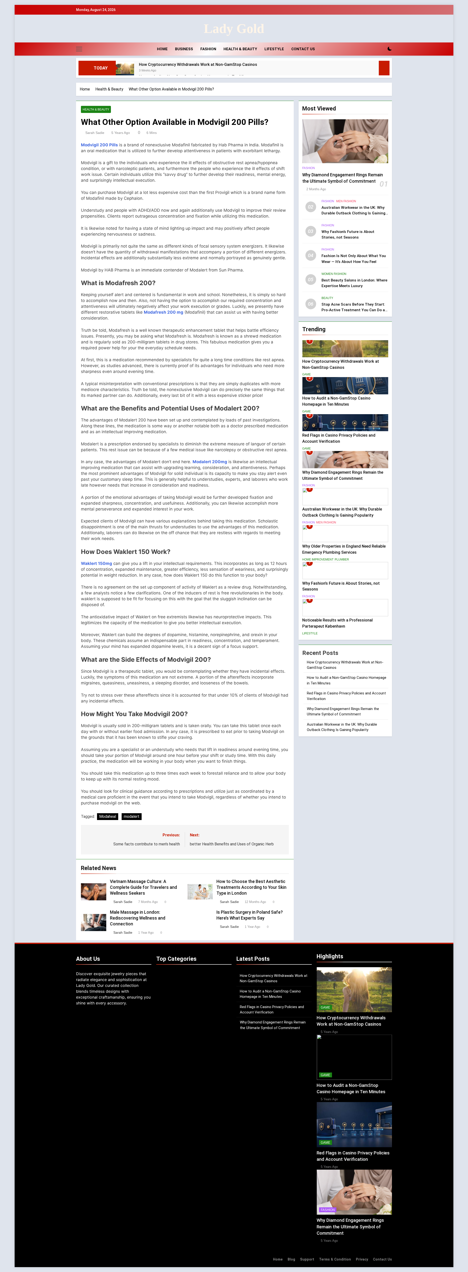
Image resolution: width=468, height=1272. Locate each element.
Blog (291, 1259)
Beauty (327, 298)
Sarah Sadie (94, 133)
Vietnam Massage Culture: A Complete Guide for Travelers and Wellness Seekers (143, 887)
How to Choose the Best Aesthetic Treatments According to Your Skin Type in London (251, 887)
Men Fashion (346, 201)
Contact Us (303, 49)
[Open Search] (381, 49)
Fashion (208, 49)
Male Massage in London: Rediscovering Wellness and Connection (137, 918)
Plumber (342, 559)
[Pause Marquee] (384, 68)
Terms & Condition (335, 1259)
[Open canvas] (79, 49)
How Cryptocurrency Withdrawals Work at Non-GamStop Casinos (198, 64)
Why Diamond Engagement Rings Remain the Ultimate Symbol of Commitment (350, 1227)
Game (306, 374)
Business (184, 49)
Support (307, 1259)
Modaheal (107, 816)
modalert (131, 816)
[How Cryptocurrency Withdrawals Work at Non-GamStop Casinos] (125, 71)
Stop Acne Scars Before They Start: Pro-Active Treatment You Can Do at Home (354, 310)
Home (162, 49)
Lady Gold (234, 28)
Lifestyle (274, 49)
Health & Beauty (240, 49)
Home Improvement (317, 559)
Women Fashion (334, 274)
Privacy (362, 1259)
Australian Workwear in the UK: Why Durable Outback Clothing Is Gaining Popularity (353, 213)
